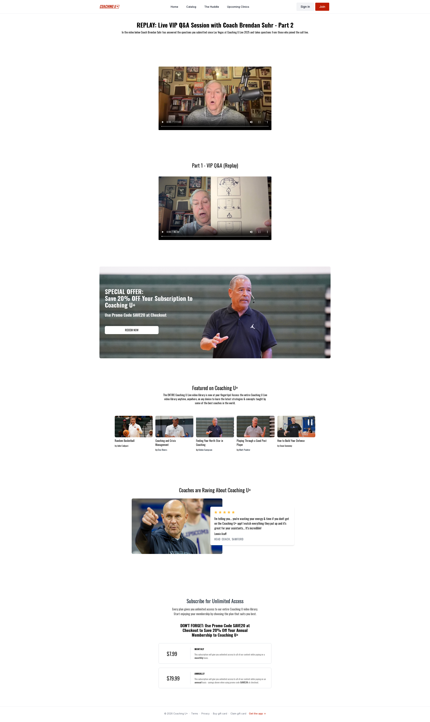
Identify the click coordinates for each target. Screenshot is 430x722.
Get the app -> (257, 713)
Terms (194, 713)
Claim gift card (238, 713)
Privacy (205, 713)
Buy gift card (220, 713)
